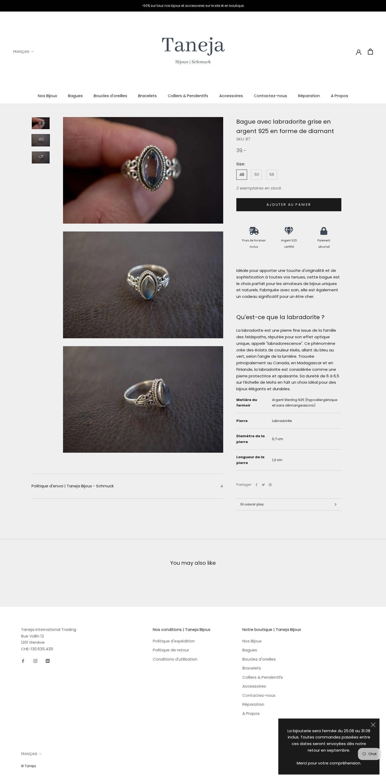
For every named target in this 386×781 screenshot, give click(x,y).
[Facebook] (256, 484)
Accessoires (231, 95)
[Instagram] (35, 661)
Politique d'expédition (174, 641)
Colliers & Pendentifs (188, 95)
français (21, 51)
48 (241, 174)
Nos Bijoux (47, 95)
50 (256, 174)
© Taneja (28, 766)
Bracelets (147, 95)
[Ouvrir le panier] (370, 52)
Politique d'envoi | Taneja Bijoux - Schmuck (73, 486)
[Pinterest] (270, 484)
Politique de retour (171, 650)
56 (271, 174)
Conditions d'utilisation (175, 659)
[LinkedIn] (48, 661)
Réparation (309, 95)
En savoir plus (252, 504)
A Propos (339, 95)
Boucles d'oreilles (110, 95)
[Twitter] (263, 484)
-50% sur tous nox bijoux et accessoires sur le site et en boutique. (193, 5)
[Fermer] (373, 724)
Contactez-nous (270, 95)
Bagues (75, 95)
